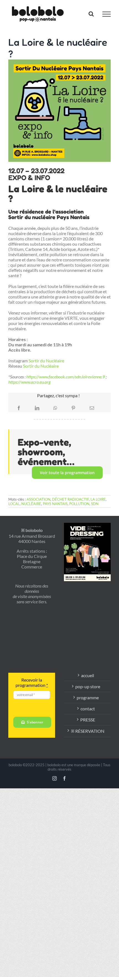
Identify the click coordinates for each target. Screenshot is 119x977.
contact (88, 708)
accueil (87, 675)
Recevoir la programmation (31, 682)
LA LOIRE (98, 499)
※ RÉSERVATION (87, 731)
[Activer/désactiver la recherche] (91, 14)
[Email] (92, 408)
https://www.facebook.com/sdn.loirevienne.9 (65, 376)
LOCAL (14, 504)
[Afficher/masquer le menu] (106, 14)
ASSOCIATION (38, 499)
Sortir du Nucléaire (46, 360)
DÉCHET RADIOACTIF (70, 499)
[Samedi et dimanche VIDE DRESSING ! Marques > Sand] (87, 591)
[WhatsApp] (55, 408)
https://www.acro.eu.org (29, 381)
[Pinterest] (73, 408)
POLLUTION (79, 504)
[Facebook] (19, 408)
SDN (95, 504)
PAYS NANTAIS (55, 504)
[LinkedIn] (37, 408)
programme (88, 697)
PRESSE (87, 719)
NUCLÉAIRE (31, 504)
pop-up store (87, 686)
